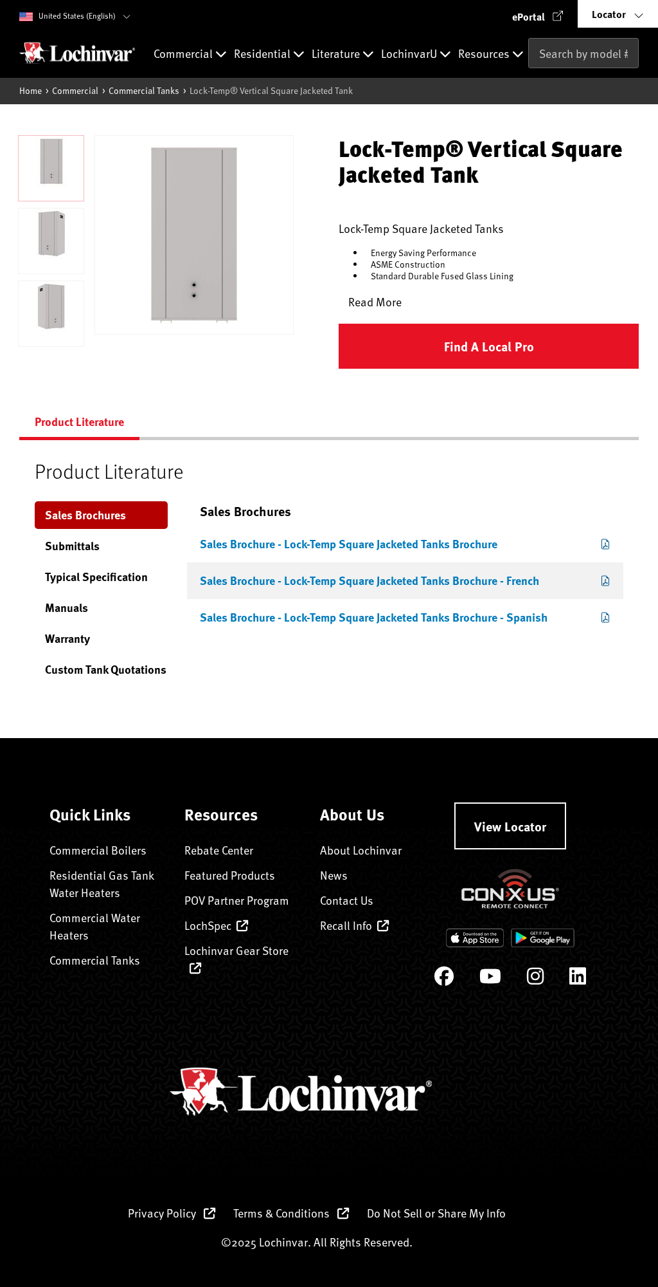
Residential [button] (263, 54)
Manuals (66, 607)
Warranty (67, 638)
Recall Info (346, 925)
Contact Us (346, 900)
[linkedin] (577, 979)
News (334, 875)
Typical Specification (96, 576)
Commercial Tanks (144, 90)
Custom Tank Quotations (105, 669)
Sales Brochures (85, 514)
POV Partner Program (236, 900)
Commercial (75, 90)
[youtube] (490, 979)
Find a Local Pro (489, 346)
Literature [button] (337, 54)
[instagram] (535, 979)
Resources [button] (485, 54)
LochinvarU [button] (410, 54)
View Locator (510, 826)
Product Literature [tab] (79, 421)
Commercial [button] (184, 54)
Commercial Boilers (98, 850)
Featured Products (229, 875)
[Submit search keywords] (532, 80)
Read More (375, 301)
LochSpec (207, 925)
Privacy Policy (163, 1213)
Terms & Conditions (282, 1213)
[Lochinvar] (77, 53)
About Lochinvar (361, 850)
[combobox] (583, 53)
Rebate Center (218, 850)
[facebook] (444, 979)
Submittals (72, 545)
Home (30, 90)
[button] (538, 14)
